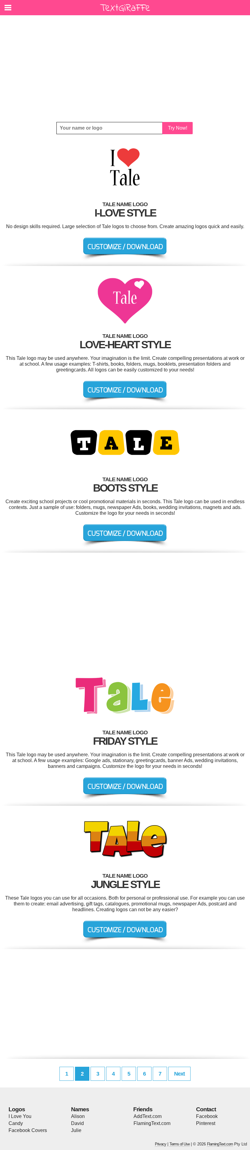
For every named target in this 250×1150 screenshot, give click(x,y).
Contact (206, 1109)
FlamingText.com (152, 1123)
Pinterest (205, 1123)
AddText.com (148, 1116)
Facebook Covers (28, 1130)
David (77, 1123)
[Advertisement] (125, 68)
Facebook (207, 1116)
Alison (78, 1116)
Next (179, 1074)
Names (80, 1109)
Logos (17, 1109)
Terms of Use (180, 1144)
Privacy (160, 1144)
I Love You (20, 1116)
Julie (76, 1130)
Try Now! (177, 128)
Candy (16, 1123)
